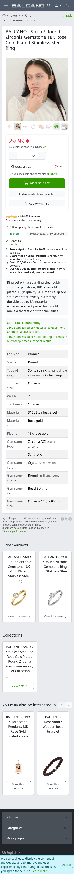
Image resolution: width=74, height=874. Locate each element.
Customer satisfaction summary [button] (23, 220)
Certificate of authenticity (23, 323)
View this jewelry (19, 616)
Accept (66, 865)
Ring (28, 15)
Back (68, 15)
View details (20, 686)
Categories (14, 828)
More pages (15, 838)
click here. (52, 174)
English (12, 852)
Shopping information (15, 531)
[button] (37, 89)
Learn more (39, 871)
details (13, 244)
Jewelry (15, 15)
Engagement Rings (21, 20)
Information (15, 817)
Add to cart (39, 183)
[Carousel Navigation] (65, 705)
